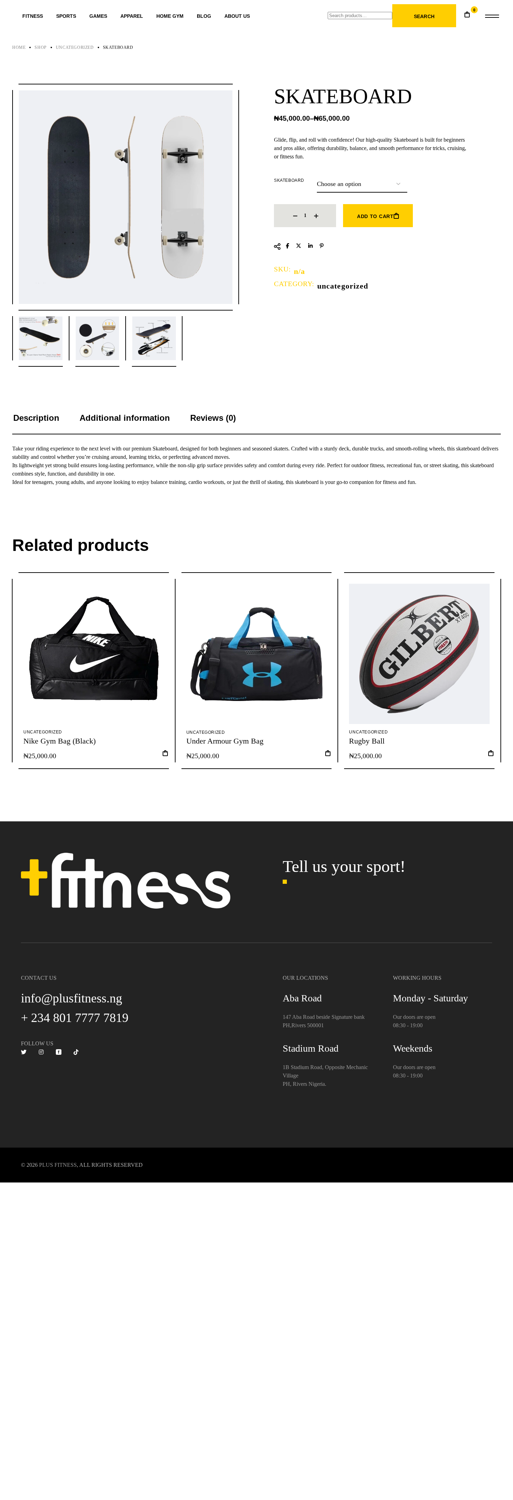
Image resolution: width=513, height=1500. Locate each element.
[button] (165, 755)
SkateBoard (289, 180)
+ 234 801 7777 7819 (74, 1018)
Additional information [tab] (125, 418)
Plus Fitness (58, 1165)
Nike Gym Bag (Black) (59, 741)
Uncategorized (342, 286)
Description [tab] (36, 418)
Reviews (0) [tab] (213, 418)
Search (424, 16)
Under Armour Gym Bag (224, 741)
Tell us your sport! (344, 866)
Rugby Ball (367, 741)
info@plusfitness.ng (71, 998)
